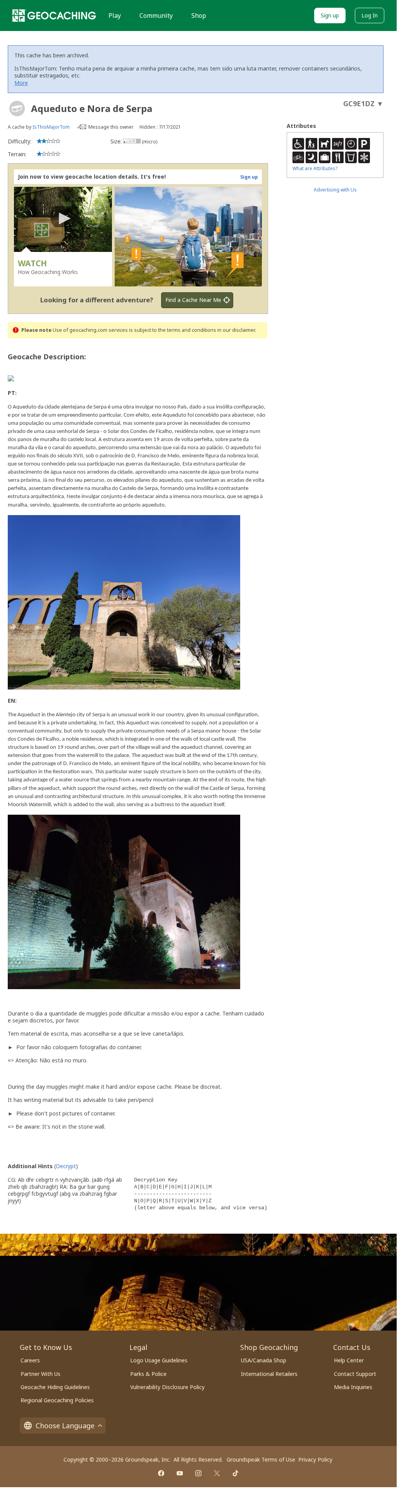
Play (114, 15)
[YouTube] (179, 1473)
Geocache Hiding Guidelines (55, 1387)
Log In (369, 15)
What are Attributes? (314, 168)
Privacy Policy (315, 1459)
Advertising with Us (335, 189)
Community (156, 15)
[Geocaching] (54, 15)
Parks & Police (148, 1373)
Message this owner (111, 127)
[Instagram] (198, 1473)
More (21, 82)
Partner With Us (40, 1373)
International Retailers (269, 1373)
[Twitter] (217, 1473)
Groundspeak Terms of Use (261, 1459)
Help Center (349, 1360)
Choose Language (65, 1425)
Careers (30, 1360)
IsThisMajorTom (51, 127)
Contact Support (355, 1373)
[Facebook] (161, 1473)
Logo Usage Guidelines (158, 1360)
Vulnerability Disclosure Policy (167, 1387)
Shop (198, 15)
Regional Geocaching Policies (57, 1400)
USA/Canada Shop (263, 1360)
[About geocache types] (17, 108)
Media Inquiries (353, 1387)
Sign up (330, 15)
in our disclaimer (236, 330)
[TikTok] (235, 1473)
